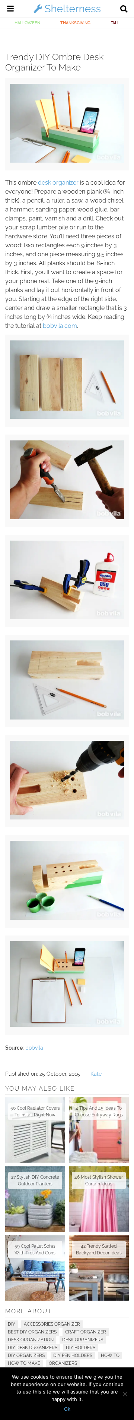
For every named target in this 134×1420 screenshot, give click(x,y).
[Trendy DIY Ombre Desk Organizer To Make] (67, 161)
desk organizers (82, 1339)
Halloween (27, 22)
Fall (115, 22)
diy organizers (26, 1355)
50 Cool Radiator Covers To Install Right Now (35, 1111)
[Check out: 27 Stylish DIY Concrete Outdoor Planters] (35, 1199)
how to (110, 1355)
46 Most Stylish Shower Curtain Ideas (98, 1181)
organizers (63, 1363)
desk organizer (58, 182)
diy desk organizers (32, 1347)
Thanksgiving (75, 22)
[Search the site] (124, 9)
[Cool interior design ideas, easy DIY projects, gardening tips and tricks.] (67, 13)
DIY (11, 1324)
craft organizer (85, 1332)
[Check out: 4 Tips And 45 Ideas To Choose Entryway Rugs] (99, 1130)
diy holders (80, 1347)
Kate (96, 1074)
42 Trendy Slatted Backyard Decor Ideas (99, 1250)
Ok (67, 1409)
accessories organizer (52, 1324)
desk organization (31, 1339)
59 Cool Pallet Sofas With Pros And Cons (35, 1250)
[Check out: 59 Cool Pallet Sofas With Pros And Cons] (35, 1268)
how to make (24, 1363)
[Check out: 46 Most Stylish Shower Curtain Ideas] (99, 1199)
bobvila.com (60, 325)
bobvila (34, 1048)
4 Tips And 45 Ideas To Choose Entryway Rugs (99, 1111)
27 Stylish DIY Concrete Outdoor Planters (35, 1181)
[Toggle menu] (10, 9)
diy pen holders (72, 1355)
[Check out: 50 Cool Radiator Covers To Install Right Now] (35, 1130)
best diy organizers (32, 1332)
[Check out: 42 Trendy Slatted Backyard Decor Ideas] (99, 1268)
